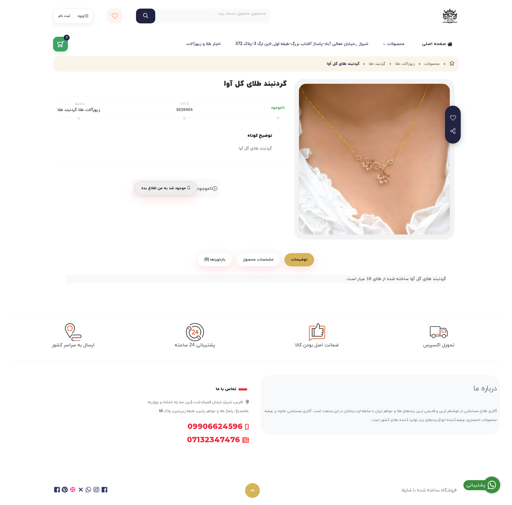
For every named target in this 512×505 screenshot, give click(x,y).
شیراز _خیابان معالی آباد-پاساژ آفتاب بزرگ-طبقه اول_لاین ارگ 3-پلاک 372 (301, 44)
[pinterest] (65, 490)
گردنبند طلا (377, 64)
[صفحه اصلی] (452, 64)
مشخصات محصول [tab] (258, 259)
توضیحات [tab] (299, 259)
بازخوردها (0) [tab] (214, 259)
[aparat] (73, 490)
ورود (80, 16)
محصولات (395, 44)
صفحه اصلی (434, 44)
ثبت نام (64, 16)
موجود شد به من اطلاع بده (164, 188)
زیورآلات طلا (405, 64)
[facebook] (57, 490)
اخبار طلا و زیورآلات (203, 44)
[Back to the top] (252, 490)
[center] (145, 16)
